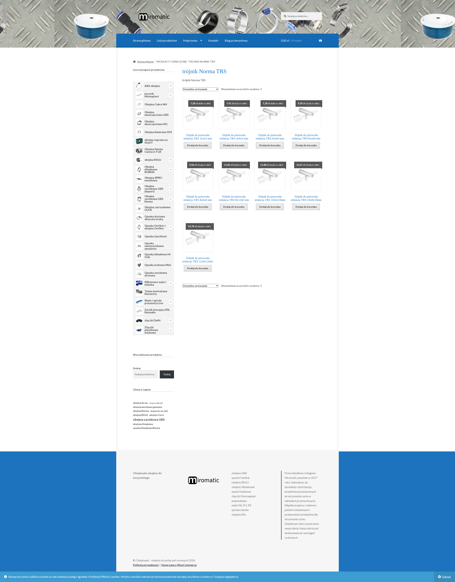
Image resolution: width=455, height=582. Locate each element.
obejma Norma (141, 411)
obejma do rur (140, 403)
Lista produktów (167, 40)
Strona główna (142, 40)
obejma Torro (156, 415)
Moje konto (190, 40)
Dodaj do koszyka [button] (197, 145)
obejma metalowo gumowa (147, 407)
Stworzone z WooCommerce (179, 565)
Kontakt (213, 40)
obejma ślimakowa (143, 424)
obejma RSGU (140, 415)
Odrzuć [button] (446, 576)
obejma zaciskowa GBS (149, 419)
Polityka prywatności (146, 565)
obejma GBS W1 (156, 403)
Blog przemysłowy (236, 40)
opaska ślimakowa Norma (146, 428)
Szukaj (137, 368)
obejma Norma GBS (159, 411)
